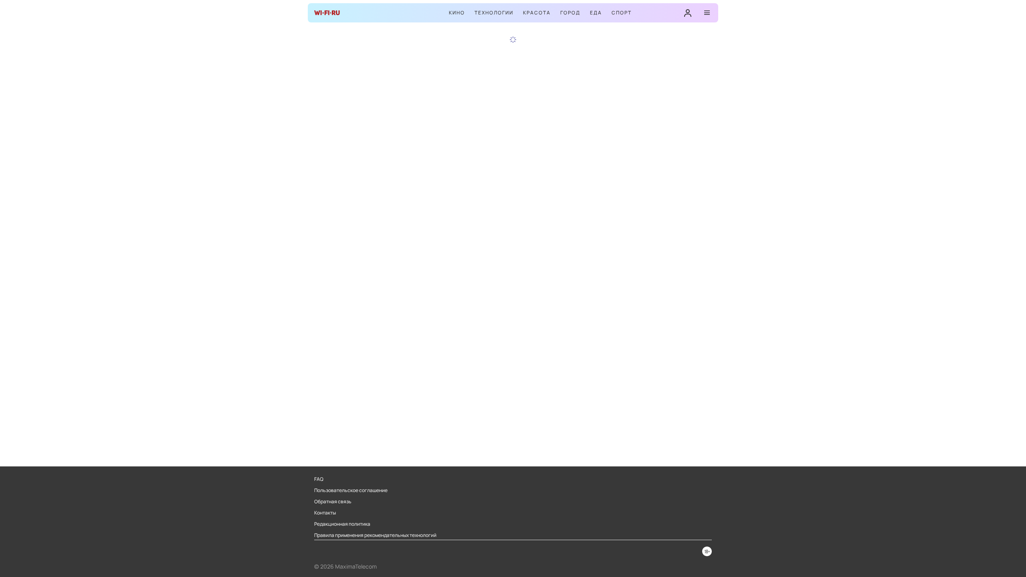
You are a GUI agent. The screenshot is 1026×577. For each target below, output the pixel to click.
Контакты (325, 513)
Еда (596, 12)
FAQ (318, 479)
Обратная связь (332, 501)
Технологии (494, 12)
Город (570, 12)
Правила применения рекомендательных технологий (375, 535)
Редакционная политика (342, 524)
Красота (537, 12)
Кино (457, 12)
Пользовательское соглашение (351, 490)
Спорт (622, 12)
